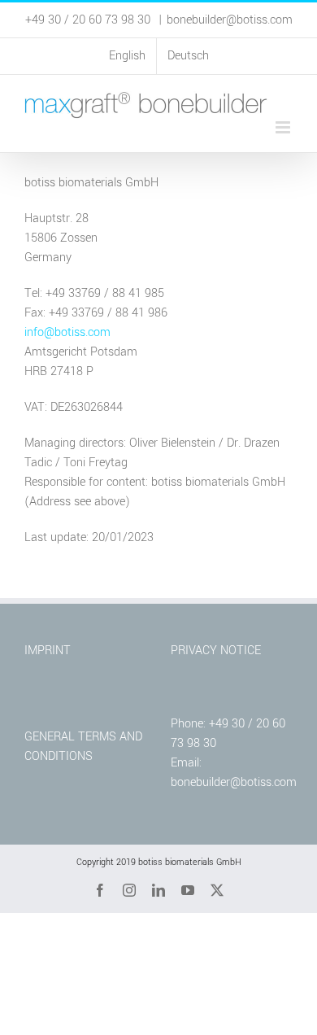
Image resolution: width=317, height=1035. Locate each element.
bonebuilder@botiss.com (230, 19)
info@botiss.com (67, 332)
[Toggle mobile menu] (284, 127)
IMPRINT (47, 650)
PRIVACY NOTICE (216, 650)
